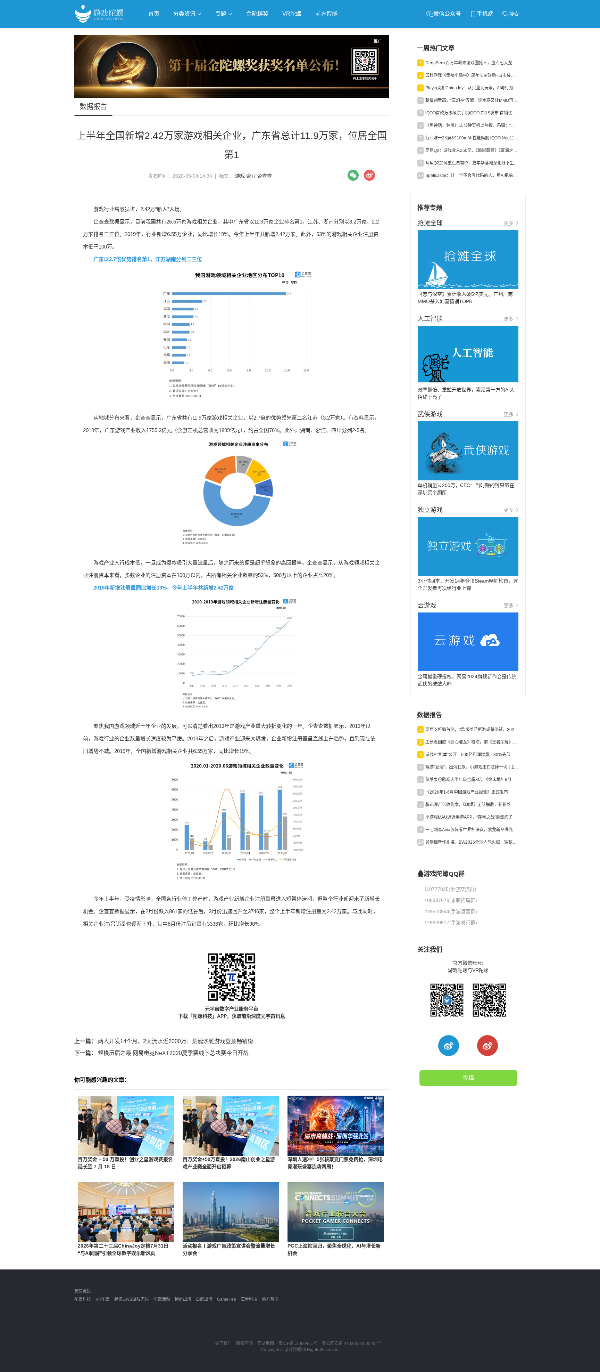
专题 (221, 14)
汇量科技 (249, 1299)
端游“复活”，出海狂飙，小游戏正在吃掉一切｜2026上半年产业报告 (471, 767)
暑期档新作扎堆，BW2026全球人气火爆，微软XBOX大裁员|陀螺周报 (471, 842)
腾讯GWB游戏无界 (131, 1299)
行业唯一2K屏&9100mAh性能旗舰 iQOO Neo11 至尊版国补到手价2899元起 (471, 138)
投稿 (468, 1078)
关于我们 (223, 1343)
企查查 (264, 176)
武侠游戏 (215, 33)
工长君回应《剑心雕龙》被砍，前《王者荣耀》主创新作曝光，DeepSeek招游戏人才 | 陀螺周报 (471, 742)
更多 (509, 223)
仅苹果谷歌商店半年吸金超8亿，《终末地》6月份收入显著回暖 (471, 779)
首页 (153, 14)
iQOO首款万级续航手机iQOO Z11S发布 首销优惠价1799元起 (471, 113)
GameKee (226, 1299)
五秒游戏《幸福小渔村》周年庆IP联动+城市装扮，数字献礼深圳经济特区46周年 (471, 75)
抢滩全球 (157, 33)
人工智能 (186, 33)
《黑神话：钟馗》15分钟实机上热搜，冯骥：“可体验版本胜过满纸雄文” (471, 125)
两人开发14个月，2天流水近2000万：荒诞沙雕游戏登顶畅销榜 (163, 1041)
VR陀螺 (291, 14)
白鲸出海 (204, 1299)
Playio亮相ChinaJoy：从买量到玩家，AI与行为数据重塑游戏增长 (471, 88)
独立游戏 (244, 33)
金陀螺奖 (257, 14)
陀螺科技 (82, 1299)
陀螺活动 (161, 1299)
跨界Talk (156, 52)
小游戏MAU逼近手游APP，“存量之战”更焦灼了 (468, 817)
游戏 (240, 176)
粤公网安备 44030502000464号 (352, 1343)
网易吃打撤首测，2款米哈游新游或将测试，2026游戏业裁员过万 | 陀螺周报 (471, 729)
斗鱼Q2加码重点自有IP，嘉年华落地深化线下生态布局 (471, 163)
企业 (251, 176)
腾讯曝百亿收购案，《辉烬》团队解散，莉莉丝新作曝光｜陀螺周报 (471, 804)
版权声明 (244, 1343)
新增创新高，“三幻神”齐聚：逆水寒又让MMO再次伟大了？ (471, 100)
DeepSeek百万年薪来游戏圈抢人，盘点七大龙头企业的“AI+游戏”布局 (471, 62)
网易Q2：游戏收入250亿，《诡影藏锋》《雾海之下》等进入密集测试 (471, 150)
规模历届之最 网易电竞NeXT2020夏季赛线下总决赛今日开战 (161, 1053)
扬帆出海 (183, 1299)
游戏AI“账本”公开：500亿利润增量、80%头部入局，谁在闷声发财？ (471, 754)
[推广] (231, 96)
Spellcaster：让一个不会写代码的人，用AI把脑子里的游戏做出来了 (471, 175)
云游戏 (272, 33)
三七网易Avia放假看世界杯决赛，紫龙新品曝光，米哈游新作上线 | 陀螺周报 (471, 829)
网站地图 (265, 1343)
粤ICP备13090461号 (297, 1343)
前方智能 (326, 14)
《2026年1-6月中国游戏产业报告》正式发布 (466, 792)
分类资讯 (185, 14)
